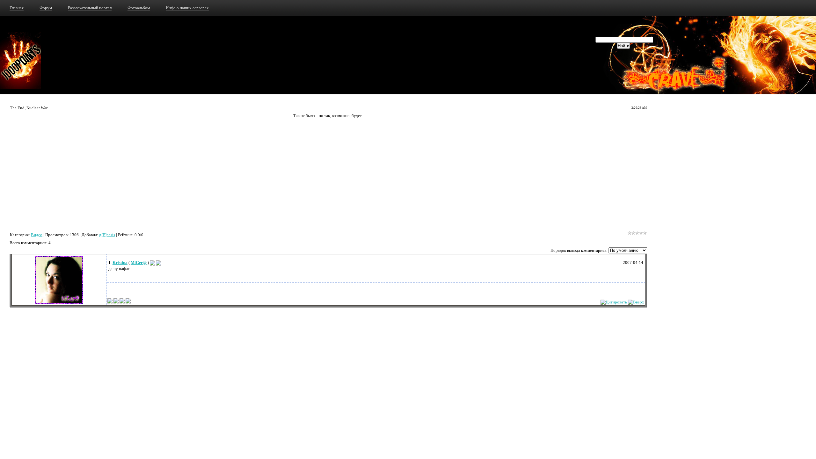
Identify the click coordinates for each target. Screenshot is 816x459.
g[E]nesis (107, 234)
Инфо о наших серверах (187, 7)
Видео (36, 234)
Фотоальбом (138, 7)
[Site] (158, 262)
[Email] (152, 262)
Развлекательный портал (90, 7)
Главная (17, 7)
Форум (46, 7)
